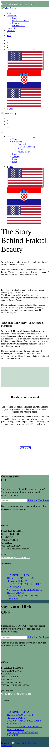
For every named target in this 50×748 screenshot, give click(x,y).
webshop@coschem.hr (16, 694)
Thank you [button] (43, 500)
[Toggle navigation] (8, 127)
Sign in (10, 108)
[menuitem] (9, 13)
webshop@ (8, 557)
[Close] (2, 132)
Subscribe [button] (32, 500)
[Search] (34, 137)
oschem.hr (22, 557)
